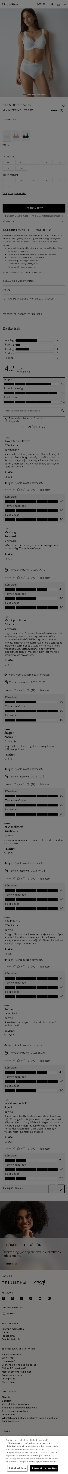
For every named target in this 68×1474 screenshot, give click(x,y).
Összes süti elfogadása (44, 1468)
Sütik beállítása (17, 1468)
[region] (34, 1455)
